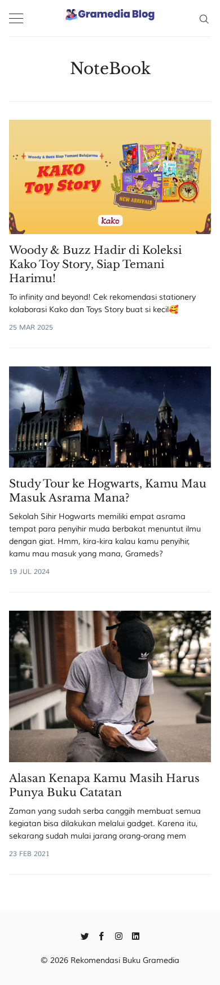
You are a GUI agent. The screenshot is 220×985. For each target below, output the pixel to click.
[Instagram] (119, 935)
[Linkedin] (136, 935)
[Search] (204, 18)
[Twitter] (85, 935)
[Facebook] (102, 935)
